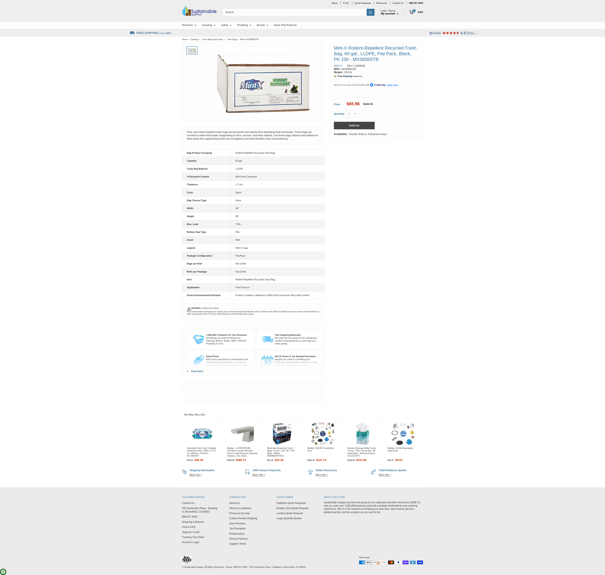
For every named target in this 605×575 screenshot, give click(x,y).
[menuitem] (416, 3)
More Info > (259, 475)
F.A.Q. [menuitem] (346, 3)
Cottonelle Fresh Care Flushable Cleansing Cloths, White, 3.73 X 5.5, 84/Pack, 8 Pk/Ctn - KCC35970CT (201, 452)
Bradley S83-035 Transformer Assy (320, 449)
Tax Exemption (237, 528)
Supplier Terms (237, 543)
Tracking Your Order (193, 537)
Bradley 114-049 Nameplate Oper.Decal (400, 449)
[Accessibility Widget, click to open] (3, 572)
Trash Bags (232, 39)
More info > (196, 475)
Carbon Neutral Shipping (243, 518)
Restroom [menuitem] (187, 25)
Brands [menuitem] (261, 25)
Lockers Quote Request (290, 513)
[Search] (371, 12)
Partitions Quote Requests (291, 503)
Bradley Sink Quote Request (292, 508)
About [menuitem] (334, 3)
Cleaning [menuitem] (207, 25)
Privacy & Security (239, 513)
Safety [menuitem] (224, 25)
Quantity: (339, 113)
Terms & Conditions (240, 508)
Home (184, 39)
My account (388, 13)
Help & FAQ (188, 527)
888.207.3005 (189, 516)
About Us (234, 503)
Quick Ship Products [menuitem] (285, 25)
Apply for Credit (190, 532)
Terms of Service (238, 538)
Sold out (354, 125)
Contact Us (188, 503)
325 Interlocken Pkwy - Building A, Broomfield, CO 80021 (199, 510)
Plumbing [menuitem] (242, 25)
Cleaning (194, 39)
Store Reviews (237, 523)
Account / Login (190, 542)
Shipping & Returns (193, 522)
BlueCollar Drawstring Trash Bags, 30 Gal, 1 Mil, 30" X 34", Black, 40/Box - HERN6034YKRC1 (281, 452)
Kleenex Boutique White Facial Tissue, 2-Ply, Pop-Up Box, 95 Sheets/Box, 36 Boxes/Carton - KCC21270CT (362, 452)
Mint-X (338, 66)
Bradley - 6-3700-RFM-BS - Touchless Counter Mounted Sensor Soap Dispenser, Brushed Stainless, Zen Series (242, 452)
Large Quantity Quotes (289, 518)
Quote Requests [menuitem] (363, 3)
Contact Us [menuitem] (398, 3)
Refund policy (237, 533)
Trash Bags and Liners (212, 39)
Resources (381, 3)
